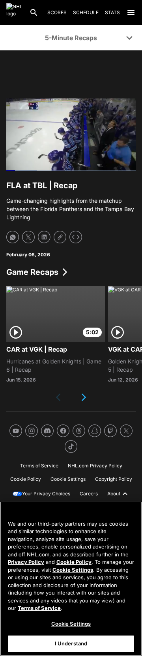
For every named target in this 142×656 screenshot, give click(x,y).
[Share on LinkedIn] (44, 237)
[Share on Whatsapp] (12, 237)
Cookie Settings (72, 570)
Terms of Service (39, 608)
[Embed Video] (75, 237)
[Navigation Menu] (131, 12)
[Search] (34, 12)
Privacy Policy (26, 562)
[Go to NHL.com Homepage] (14, 12)
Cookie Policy (74, 562)
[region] (71, 578)
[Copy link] (60, 237)
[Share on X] (28, 237)
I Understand (71, 643)
